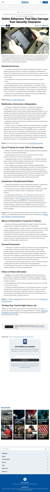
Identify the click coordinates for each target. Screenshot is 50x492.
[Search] (40, 2)
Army (29, 127)
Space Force (35, 484)
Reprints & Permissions (31, 488)
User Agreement (39, 488)
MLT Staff (3, 25)
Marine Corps (27, 484)
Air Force (22, 199)
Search (18, 12)
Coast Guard (21, 484)
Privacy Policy (33, 365)
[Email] (40, 26)
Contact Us (18, 488)
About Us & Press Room (6, 488)
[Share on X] (38, 26)
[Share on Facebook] (36, 26)
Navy (31, 484)
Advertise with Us (23, 488)
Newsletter (13, 488)
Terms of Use (25, 365)
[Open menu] (2, 2)
